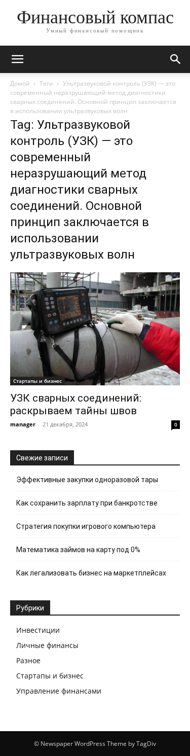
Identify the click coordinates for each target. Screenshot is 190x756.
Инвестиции (38, 630)
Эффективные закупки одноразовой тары (87, 480)
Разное (28, 660)
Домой (20, 83)
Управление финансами (58, 691)
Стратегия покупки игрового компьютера (86, 526)
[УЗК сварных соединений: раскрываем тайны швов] (95, 328)
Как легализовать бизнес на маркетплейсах (91, 573)
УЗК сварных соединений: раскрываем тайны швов (75, 404)
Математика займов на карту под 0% (78, 550)
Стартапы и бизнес (37, 380)
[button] (17, 59)
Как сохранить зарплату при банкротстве (87, 503)
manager (22, 424)
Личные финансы (47, 645)
